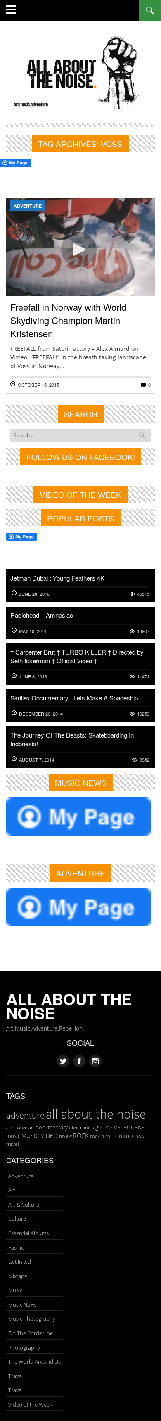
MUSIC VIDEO (39, 1136)
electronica (81, 1127)
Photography (24, 1347)
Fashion (18, 1247)
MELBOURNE (128, 1127)
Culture (17, 1218)
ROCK (81, 1135)
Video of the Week (30, 1404)
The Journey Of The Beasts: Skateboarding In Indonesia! (72, 739)
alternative (16, 1128)
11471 (143, 677)
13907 (143, 631)
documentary (52, 1127)
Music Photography (31, 1318)
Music (15, 1290)
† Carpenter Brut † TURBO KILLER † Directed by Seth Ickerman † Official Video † (77, 656)
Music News (22, 1304)
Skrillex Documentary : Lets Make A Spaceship (74, 697)
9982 (144, 760)
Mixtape (17, 1276)
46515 (143, 594)
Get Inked (19, 1261)
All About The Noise (69, 1006)
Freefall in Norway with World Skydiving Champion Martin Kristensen (68, 320)
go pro (103, 1127)
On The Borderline (30, 1333)
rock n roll (101, 1136)
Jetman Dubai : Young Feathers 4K (57, 578)
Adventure (28, 205)
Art (11, 1190)
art (31, 1127)
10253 (143, 714)
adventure (25, 1115)
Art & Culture (23, 1204)
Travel (15, 1376)
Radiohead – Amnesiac (41, 615)
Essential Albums (28, 1233)
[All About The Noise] (80, 72)
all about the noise (96, 1114)
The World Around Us (34, 1361)
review (65, 1136)
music (13, 1136)
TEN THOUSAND (131, 1136)
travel (12, 1144)
